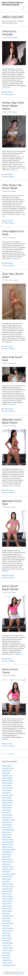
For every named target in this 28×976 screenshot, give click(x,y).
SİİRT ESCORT (6, 933)
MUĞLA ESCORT (7, 911)
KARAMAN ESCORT (8, 869)
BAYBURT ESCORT (7, 802)
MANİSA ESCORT (7, 901)
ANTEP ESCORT (6, 785)
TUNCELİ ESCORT (7, 950)
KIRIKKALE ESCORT (7, 884)
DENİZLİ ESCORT (7, 827)
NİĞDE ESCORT (6, 918)
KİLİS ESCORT (6, 881)
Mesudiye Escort (9, 490)
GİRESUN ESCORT (7, 847)
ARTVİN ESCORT (7, 790)
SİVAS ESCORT (6, 940)
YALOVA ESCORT (7, 960)
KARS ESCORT (6, 871)
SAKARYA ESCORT (7, 928)
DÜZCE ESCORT (6, 832)
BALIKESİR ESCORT (7, 795)
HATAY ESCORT (6, 854)
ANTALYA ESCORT (7, 783)
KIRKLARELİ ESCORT (8, 886)
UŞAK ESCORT (6, 955)
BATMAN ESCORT (7, 800)
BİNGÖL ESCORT (7, 807)
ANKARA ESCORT (7, 780)
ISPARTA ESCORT (7, 859)
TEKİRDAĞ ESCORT (7, 943)
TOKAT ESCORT (6, 945)
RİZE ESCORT (6, 926)
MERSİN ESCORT (7, 908)
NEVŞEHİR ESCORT (7, 916)
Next (11, 753)
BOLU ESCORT (6, 812)
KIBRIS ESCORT (6, 879)
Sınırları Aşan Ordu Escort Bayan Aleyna (13, 105)
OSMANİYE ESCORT (8, 923)
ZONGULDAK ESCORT (8, 965)
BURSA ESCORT (7, 817)
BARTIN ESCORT (7, 797)
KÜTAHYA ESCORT (7, 896)
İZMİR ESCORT (6, 864)
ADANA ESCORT (7, 765)
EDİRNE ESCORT (7, 834)
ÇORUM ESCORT (7, 825)
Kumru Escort (8, 658)
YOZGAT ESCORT (7, 963)
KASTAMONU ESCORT (8, 874)
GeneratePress (19, 973)
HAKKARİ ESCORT (7, 852)
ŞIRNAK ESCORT (7, 938)
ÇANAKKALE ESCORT (8, 820)
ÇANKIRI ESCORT (7, 822)
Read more (7, 87)
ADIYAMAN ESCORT (8, 768)
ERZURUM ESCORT (7, 842)
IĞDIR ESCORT (6, 857)
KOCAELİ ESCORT (7, 891)
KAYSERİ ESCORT (7, 876)
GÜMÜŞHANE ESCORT (9, 849)
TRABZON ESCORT (7, 948)
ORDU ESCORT (8, 92)
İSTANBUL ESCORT (7, 862)
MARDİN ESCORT (7, 906)
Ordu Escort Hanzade (9, 33)
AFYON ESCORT (7, 770)
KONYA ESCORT (7, 894)
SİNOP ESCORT (6, 935)
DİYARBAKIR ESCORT (8, 830)
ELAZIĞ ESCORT (7, 837)
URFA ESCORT (6, 953)
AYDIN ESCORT (6, 793)
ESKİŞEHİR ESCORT (7, 844)
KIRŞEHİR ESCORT (7, 889)
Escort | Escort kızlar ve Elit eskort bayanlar (12, 3)
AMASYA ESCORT (7, 778)
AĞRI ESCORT (6, 773)
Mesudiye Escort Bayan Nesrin (12, 421)
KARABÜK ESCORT (7, 866)
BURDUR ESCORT (7, 815)
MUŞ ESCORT (6, 913)
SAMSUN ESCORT (7, 931)
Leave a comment (9, 94)
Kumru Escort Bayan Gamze (10, 588)
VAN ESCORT (6, 958)
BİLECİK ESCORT (7, 805)
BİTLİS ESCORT (6, 810)
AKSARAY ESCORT (7, 775)
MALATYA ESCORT (7, 898)
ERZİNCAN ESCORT (8, 839)
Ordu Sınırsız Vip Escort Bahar (12, 186)
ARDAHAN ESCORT (7, 788)
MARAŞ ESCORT (7, 903)
